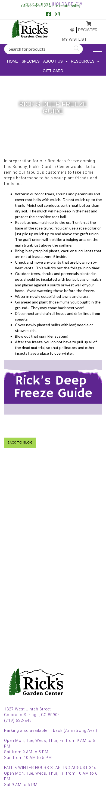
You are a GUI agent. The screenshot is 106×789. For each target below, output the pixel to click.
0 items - (84, 22)
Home (12, 61)
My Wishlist (69, 39)
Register (84, 30)
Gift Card (53, 71)
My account (68, 30)
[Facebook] (48, 14)
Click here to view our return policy (50, 6)
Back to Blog (20, 442)
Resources (83, 61)
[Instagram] (57, 14)
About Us (53, 61)
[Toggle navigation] (97, 51)
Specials (31, 61)
